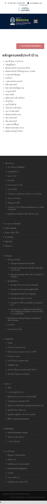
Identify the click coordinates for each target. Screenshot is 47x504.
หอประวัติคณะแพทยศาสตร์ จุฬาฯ (22, 369)
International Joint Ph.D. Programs (23, 293)
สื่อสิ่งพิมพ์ (9, 428)
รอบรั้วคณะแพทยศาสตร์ (18, 360)
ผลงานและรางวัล (15, 185)
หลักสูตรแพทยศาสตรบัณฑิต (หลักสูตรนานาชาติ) (26, 268)
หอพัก (10, 342)
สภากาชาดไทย (14, 198)
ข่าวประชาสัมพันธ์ (13, 223)
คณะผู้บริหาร (13, 171)
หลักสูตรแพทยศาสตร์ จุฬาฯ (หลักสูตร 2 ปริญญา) (27, 275)
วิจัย (9, 387)
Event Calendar (10, 228)
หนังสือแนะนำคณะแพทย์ (18, 464)
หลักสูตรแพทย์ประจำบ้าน (21, 298)
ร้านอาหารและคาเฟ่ (16, 347)
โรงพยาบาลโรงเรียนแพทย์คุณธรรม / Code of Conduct (26, 208)
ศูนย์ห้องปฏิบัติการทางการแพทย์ (21, 414)
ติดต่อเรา (9, 246)
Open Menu (35, 21)
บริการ (8, 384)
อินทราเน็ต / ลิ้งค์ (12, 232)
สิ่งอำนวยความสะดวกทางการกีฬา (22, 351)
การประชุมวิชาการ (16, 392)
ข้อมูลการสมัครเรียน (16, 455)
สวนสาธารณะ (14, 356)
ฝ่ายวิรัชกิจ (12, 189)
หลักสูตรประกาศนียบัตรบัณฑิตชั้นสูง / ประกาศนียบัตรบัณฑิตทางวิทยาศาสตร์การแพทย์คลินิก (26, 311)
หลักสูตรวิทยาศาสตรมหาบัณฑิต (24, 285)
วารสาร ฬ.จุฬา (14, 441)
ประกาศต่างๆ (13, 477)
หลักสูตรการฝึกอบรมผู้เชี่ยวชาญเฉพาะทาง (26, 303)
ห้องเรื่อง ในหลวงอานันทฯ (19, 374)
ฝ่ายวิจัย (11, 180)
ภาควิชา (11, 324)
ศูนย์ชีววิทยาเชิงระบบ (17, 410)
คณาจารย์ (12, 176)
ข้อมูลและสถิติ (14, 202)
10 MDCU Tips (13, 365)
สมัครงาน (12, 459)
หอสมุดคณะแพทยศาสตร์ (18, 401)
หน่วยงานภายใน (15, 329)
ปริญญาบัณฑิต (14, 259)
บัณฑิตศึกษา (13, 281)
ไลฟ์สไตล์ (9, 339)
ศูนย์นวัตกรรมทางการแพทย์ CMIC (22, 396)
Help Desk (25, 5)
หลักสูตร (8, 255)
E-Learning (9, 237)
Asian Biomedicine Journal (17, 432)
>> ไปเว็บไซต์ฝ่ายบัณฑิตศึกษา (30, 46)
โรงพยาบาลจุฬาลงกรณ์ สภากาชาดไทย (24, 193)
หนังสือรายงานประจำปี (17, 481)
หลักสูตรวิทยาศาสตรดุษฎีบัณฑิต (24, 289)
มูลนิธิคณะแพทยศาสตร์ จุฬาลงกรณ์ (23, 213)
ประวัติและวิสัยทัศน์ (16, 167)
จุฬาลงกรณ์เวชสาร (16, 437)
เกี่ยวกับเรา (9, 163)
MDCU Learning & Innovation (18, 418)
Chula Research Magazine (17, 468)
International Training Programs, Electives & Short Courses (24, 319)
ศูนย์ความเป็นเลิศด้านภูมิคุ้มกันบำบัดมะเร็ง (26, 405)
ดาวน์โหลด (10, 451)
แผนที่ (10, 473)
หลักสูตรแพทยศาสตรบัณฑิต (22, 263)
